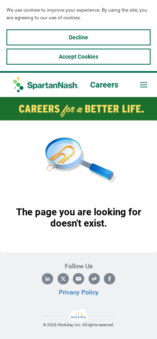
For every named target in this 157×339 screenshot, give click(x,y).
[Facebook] (109, 278)
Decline (78, 37)
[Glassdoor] (94, 278)
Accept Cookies (78, 56)
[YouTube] (78, 278)
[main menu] (143, 85)
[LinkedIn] (47, 278)
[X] (63, 278)
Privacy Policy (79, 292)
